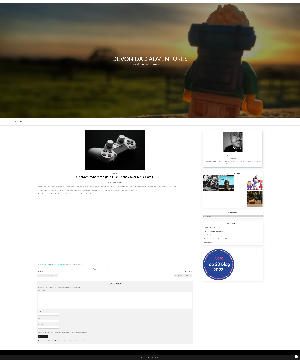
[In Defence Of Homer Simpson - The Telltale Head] (226, 183)
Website (40, 324)
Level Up (115, 173)
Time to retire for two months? (212, 227)
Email (40, 318)
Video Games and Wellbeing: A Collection (266, 121)
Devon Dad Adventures (21, 121)
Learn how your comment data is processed (75, 340)
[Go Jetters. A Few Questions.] (254, 183)
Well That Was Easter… (211, 235)
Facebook (46, 264)
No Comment (189, 271)
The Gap (157, 357)
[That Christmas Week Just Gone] (254, 199)
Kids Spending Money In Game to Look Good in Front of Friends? (222, 239)
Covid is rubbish (208, 242)
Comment (41, 291)
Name (40, 311)
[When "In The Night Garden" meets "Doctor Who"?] (211, 183)
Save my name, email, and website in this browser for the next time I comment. (62, 332)
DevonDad (42, 271)
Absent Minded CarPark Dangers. (213, 231)
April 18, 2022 (118, 182)
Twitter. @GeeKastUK (60, 264)
